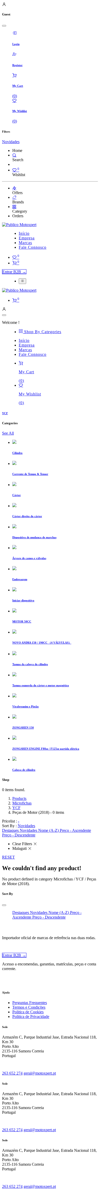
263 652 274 (12, 1073)
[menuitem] (24, 233)
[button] (26, 826)
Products (19, 798)
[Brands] (14, 197)
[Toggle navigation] (22, 281)
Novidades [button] (10, 142)
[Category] (14, 206)
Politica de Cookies (28, 1012)
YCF (16, 808)
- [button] (18, 821)
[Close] (4, 26)
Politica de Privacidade (30, 1016)
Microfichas (22, 803)
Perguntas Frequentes (29, 1002)
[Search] (14, 155)
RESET (8, 857)
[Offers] (14, 188)
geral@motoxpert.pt (40, 1073)
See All (8, 433)
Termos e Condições (28, 1007)
